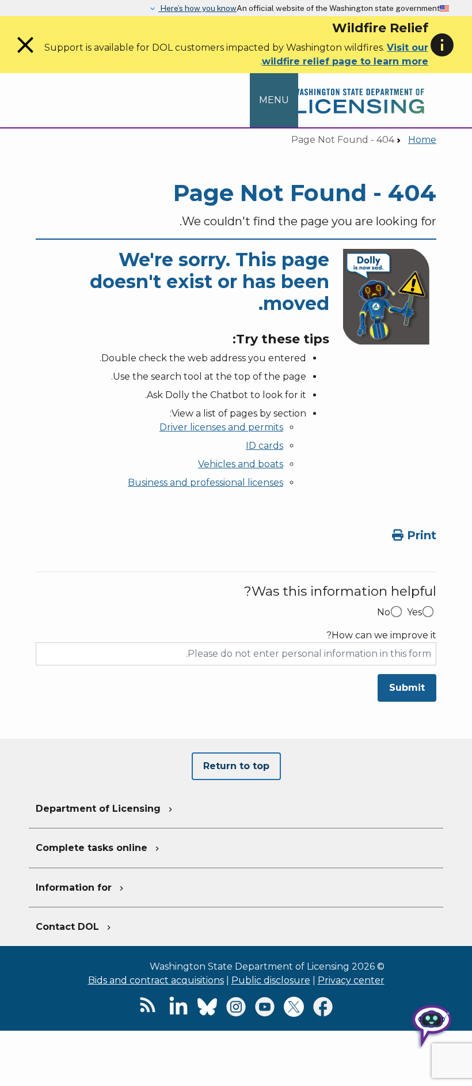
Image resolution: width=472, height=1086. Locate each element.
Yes (414, 612)
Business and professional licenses (205, 482)
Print (420, 535)
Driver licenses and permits (221, 427)
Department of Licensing (105, 808)
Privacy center (351, 980)
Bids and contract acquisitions (156, 980)
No (383, 612)
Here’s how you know (197, 8)
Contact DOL (74, 926)
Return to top (236, 765)
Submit (407, 687)
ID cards (264, 445)
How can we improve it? (381, 635)
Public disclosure (270, 980)
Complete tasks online (99, 847)
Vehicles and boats (240, 464)
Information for (81, 887)
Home (422, 139)
